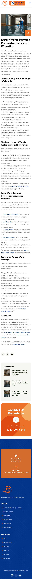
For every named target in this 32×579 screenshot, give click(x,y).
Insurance (6, 550)
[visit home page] (4, 3)
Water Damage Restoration (11, 214)
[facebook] (7, 354)
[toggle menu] (30, 3)
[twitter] (3, 354)
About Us (6, 554)
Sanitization (6, 516)
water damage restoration (11, 332)
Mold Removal (7, 519)
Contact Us (6, 558)
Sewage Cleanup (8, 229)
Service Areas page (19, 344)
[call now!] (16, 419)
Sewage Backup (8, 512)
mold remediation (25, 332)
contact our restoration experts (20, 186)
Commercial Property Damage (12, 508)
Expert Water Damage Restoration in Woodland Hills (20, 383)
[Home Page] (7, 489)
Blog (4, 538)
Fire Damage (7, 523)
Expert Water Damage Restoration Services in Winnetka (19, 372)
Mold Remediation (8, 222)
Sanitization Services (9, 237)
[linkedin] (12, 354)
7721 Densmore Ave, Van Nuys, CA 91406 (16, 472)
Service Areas (7, 542)
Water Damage (7, 527)
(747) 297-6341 (16, 429)
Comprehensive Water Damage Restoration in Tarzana (19, 393)
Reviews (6, 546)
